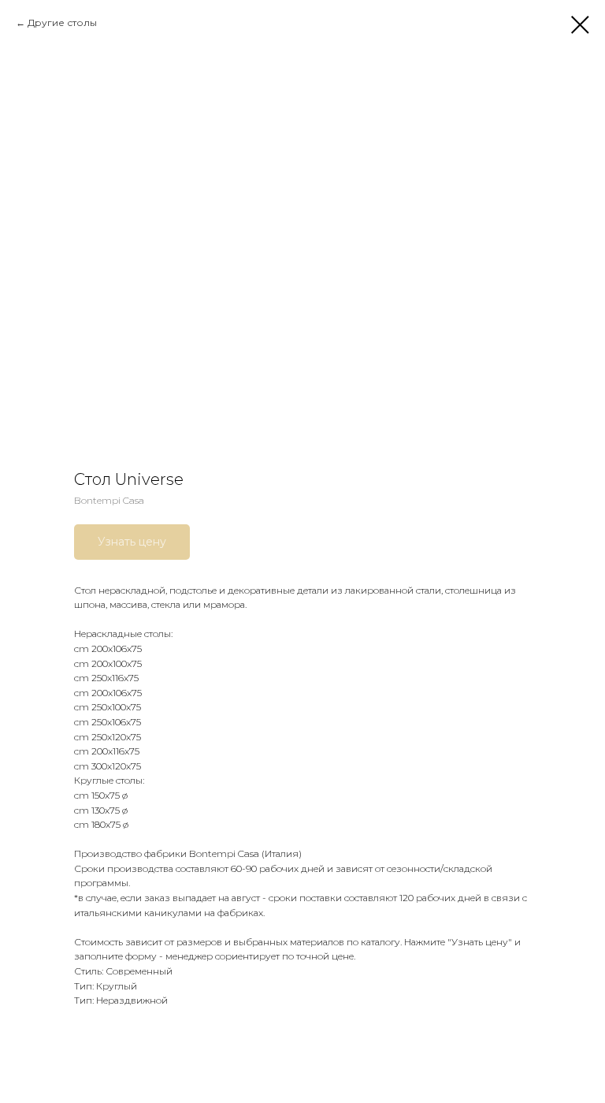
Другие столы (62, 22)
